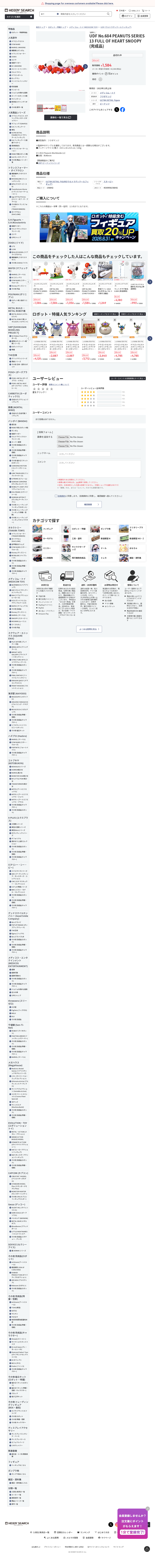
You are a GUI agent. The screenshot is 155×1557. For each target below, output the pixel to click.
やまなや (15, 1317)
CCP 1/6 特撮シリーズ (19, 887)
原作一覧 (15, 1504)
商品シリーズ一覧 (18, 1501)
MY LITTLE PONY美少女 (19, 780)
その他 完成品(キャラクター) (19, 456)
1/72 (13, 246)
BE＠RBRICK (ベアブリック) (20, 586)
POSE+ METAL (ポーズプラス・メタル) (20, 379)
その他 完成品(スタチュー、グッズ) (19, 1238)
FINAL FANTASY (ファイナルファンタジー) (19, 676)
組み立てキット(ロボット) (20, 1384)
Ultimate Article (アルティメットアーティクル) (20, 1083)
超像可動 (15, 972)
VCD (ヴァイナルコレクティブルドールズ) (19, 601)
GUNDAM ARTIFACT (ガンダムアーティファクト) (20, 499)
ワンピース (15, 90)
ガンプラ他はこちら (19, 1474)
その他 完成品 (16, 609)
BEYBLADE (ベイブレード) (19, 556)
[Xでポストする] (116, 109)
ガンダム (15, 430)
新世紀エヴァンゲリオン (19, 103)
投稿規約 (62, 495)
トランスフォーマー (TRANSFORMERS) (19, 534)
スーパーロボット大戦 (19, 96)
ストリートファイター (19, 69)
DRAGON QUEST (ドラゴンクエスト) (20, 681)
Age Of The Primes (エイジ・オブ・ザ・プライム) (20, 199)
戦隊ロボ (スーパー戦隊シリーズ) (19, 342)
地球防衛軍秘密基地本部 (19, 1320)
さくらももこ (16, 624)
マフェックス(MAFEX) (19, 123)
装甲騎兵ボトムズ (18, 544)
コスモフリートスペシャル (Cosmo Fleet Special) (19, 1096)
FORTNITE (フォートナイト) (20, 748)
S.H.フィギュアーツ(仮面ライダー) (19, 141)
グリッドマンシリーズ (19, 358)
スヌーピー (108, 181)
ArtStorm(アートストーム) (19, 1263)
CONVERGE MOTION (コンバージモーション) (19, 468)
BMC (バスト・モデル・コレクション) (19, 891)
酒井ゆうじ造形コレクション (19, 842)
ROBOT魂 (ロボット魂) (20, 427)
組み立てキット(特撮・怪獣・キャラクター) (20, 1389)
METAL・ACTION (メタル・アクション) (19, 1133)
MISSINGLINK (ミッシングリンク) (19, 180)
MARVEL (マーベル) (19, 274)
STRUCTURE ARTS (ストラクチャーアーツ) (20, 661)
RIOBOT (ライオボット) (19, 1032)
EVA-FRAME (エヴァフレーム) (19, 493)
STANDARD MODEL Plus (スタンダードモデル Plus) (19, 1186)
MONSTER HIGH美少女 (20, 776)
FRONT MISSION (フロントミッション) (20, 687)
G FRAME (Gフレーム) (19, 479)
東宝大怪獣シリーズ (19, 827)
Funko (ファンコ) (18, 1366)
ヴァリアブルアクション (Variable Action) (19, 1090)
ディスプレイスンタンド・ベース (19, 1435)
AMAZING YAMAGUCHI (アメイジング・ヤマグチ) (20, 704)
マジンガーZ (16, 99)
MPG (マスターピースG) (19, 185)
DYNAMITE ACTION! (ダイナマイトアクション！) (20, 1144)
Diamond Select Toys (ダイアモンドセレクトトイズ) (20, 1354)
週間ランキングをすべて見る (105, 314)
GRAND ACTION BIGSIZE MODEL (18, 1138)
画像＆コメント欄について (59, 384)
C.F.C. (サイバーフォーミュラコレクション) (19, 1077)
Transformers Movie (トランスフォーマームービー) (20, 191)
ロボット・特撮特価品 (19, 32)
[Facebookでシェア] (122, 109)
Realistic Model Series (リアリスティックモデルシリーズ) (19, 1070)
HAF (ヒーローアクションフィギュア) (20, 1150)
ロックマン (15, 78)
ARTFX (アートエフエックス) (19, 790)
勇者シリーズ (16, 361)
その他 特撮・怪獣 (18, 1419)
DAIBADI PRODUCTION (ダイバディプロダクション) (20, 1274)
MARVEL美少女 (17, 773)
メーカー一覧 (16, 1495)
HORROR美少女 (17, 770)
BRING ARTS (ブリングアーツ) (20, 648)
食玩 (13, 130)
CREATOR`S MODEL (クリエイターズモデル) (19, 1178)
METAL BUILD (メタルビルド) (19, 315)
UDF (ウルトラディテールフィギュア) (20, 591)
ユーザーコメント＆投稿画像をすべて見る (127, 378)
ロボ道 (14, 1007)
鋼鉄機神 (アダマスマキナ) (19, 174)
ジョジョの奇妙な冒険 (19, 93)
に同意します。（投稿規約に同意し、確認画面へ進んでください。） (90, 496)
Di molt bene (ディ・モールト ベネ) (19, 1348)
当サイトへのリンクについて (98, 1547)
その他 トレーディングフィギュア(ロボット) (20, 506)
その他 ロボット (17, 1416)
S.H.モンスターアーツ (19, 157)
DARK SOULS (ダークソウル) (19, 1214)
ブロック (15, 1393)
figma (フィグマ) (18, 933)
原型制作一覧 (16, 1498)
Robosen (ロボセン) (19, 1285)
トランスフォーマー (19, 53)
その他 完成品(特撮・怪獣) (19, 451)
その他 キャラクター (19, 1422)
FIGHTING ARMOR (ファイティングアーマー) (20, 1037)
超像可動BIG (16, 976)
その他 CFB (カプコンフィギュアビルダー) (19, 1197)
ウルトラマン (16, 72)
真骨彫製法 (15, 145)
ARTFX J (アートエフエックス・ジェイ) (20, 795)
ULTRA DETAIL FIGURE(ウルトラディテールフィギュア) (19, 135)
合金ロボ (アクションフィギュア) (20, 400)
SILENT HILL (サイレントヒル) (20, 1208)
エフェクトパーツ (18, 1442)
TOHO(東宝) (16, 1307)
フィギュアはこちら (19, 1465)
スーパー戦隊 (16, 442)
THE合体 (15, 930)
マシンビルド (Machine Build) (18, 1106)
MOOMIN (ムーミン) (19, 621)
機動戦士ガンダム (18, 50)
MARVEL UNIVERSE (19, 47)
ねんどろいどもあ (18, 936)
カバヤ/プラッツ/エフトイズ (19, 1412)
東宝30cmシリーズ (18, 830)
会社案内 (34, 1547)
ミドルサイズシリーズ (19, 871)
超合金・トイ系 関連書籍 (20, 1455)
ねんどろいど (16, 922)
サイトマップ (118, 1547)
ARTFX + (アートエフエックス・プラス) (20, 800)
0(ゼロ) (14, 1311)
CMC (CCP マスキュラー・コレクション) (19, 882)
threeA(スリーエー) (19, 1339)
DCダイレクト (17, 1360)
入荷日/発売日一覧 (18, 1492)
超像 (13, 969)
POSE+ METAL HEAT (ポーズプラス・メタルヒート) (20, 385)
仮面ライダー (16, 63)
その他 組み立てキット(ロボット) (20, 461)
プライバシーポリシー (52, 1547)
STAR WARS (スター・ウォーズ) (19, 281)
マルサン (15, 1314)
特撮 (13, 349)
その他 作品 (16, 289)
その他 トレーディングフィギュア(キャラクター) (20, 519)
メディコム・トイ (107, 92)
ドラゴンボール (17, 75)
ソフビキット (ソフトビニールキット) (19, 726)
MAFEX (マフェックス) (20, 606)
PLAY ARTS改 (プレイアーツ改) (19, 643)
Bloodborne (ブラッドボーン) (20, 1227)
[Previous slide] (36, 66)
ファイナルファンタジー (19, 82)
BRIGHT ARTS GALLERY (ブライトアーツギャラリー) (19, 654)
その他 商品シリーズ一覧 (20, 161)
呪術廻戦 (15, 86)
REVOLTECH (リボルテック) (20, 710)
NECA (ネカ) (16, 1363)
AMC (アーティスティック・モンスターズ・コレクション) (20, 876)
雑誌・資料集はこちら (19, 1483)
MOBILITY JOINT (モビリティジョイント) (20, 488)
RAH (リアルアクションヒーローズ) (20, 596)
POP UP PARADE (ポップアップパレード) (19, 926)
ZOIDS (14, 56)
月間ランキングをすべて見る (132, 314)
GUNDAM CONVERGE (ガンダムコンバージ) (19, 482)
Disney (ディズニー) (19, 286)
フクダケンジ (105, 96)
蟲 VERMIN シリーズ (19, 1250)
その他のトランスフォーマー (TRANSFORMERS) (19, 206)
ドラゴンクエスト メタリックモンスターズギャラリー (20, 118)
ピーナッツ (105, 103)
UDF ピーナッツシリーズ (49, 163)
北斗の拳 (15, 992)
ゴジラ (14, 60)
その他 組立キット (18, 730)
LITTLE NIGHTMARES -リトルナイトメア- (19, 1232)
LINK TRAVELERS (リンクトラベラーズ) (20, 474)
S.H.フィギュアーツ (18, 127)
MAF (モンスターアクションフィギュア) (20, 1156)
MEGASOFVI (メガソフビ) (20, 698)
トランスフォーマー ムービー (20, 149)
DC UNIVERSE (17, 66)
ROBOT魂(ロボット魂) (20, 154)
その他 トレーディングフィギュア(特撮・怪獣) (20, 512)
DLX (13, 1016)
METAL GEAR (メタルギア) (19, 1222)
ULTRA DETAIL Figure (110, 100)
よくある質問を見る (88, 629)
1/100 (14, 249)
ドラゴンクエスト (18, 41)
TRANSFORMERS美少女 (19, 785)
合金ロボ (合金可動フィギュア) (19, 414)
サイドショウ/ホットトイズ (20, 1343)
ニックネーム (43, 453)
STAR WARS (16, 44)
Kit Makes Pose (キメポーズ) (19, 337)
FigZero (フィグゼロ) (19, 1010)
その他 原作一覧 (17, 107)
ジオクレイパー (17, 1445)
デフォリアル (16, 838)
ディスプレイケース (19, 1439)
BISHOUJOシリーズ (19, 766)
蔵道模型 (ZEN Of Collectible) (18, 1268)
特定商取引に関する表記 (74, 1547)
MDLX (14, 1013)
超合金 (14, 424)
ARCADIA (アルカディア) (19, 1281)
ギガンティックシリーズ (19, 834)
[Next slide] (85, 66)
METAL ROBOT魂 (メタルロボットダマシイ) (20, 320)
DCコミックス (17, 277)
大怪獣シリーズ (17, 824)
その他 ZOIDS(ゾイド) (19, 263)
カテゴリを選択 (13, 16)
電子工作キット (17, 1396)
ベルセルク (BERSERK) (20, 1218)
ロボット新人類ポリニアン (19, 301)
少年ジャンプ (16, 237)
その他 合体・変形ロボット (20, 365)
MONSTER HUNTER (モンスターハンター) (19, 1192)
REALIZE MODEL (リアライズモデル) (20, 253)
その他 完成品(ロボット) (19, 446)
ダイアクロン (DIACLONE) (16, 213)
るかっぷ (15, 1102)
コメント (41, 461)
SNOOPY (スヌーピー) (19, 618)
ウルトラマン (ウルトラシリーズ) (19, 230)
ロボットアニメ (17, 346)
